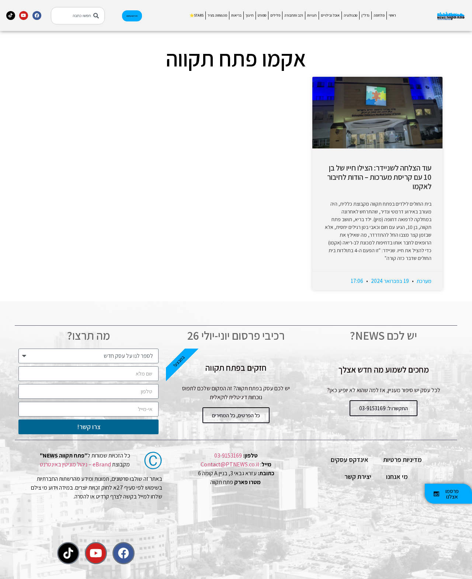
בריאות (236, 15)
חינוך (250, 15)
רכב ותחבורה (293, 15)
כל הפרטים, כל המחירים (236, 415)
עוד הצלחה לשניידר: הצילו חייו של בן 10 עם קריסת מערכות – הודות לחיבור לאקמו (379, 177)
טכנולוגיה (350, 15)
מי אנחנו (397, 476)
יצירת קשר (357, 476)
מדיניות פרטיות (402, 459)
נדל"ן (365, 15)
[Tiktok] (10, 15)
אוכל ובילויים (330, 15)
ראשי (392, 15)
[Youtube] (23, 15)
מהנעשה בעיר (217, 15)
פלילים (275, 15)
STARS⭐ (197, 15)
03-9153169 (228, 455)
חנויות (312, 15)
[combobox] (78, 15)
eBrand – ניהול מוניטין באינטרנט (75, 464)
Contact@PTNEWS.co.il (230, 464)
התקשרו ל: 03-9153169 (383, 408)
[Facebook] (36, 15)
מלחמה (379, 15)
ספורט (262, 15)
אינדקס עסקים (349, 459)
